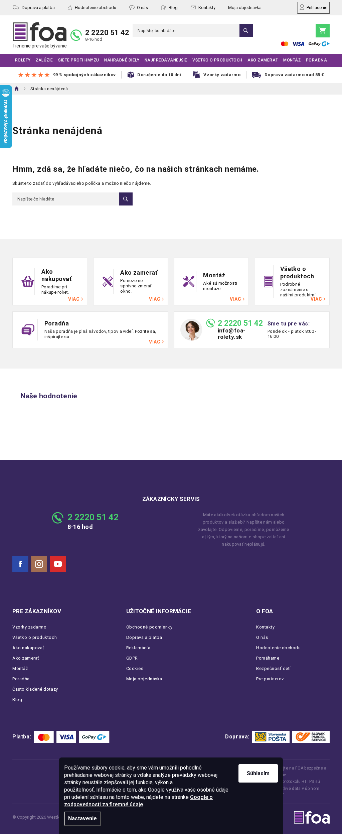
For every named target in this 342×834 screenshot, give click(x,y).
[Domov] (16, 89)
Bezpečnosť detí (273, 668)
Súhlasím (258, 773)
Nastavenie (82, 818)
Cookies (135, 668)
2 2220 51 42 (107, 32)
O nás (142, 7)
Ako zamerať (25, 658)
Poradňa (21, 678)
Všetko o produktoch (34, 637)
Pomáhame (267, 658)
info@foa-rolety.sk (232, 333)
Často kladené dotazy (35, 689)
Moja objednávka (245, 7)
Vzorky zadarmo (29, 627)
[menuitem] (22, 60)
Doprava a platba (38, 7)
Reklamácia (138, 647)
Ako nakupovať (28, 647)
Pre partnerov (270, 678)
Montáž (20, 668)
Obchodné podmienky (149, 627)
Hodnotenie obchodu (95, 7)
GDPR (132, 658)
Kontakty (206, 7)
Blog (173, 7)
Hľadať (246, 30)
